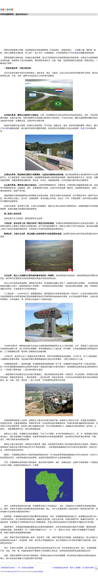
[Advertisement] (49, 3)
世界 (75, 53)
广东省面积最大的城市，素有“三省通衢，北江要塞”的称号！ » (75, 568)
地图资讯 (24, 565)
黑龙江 (83, 128)
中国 (6, 128)
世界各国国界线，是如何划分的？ (12, 563)
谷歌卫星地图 (4, 9)
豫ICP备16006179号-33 (15, 571)
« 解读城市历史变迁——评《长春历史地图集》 (17, 568)
